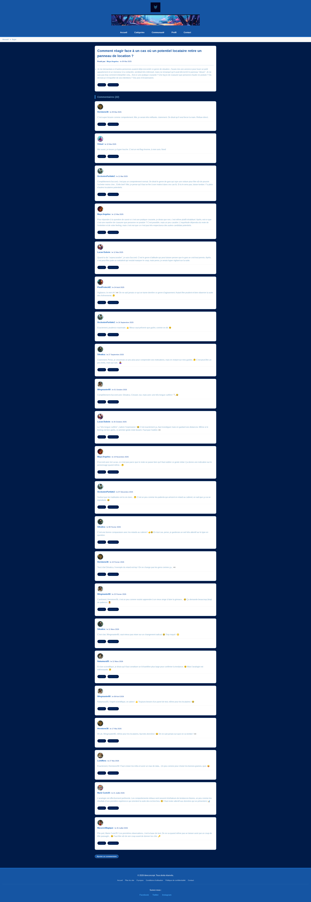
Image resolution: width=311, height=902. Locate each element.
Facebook (144, 895)
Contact (187, 32)
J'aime (101, 85)
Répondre (113, 85)
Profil (174, 32)
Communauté (158, 32)
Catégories (139, 32)
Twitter (155, 895)
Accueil (123, 32)
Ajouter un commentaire (107, 856)
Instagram (166, 895)
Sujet (14, 39)
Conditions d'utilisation (154, 880)
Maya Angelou (113, 61)
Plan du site (129, 880)
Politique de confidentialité (175, 880)
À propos (140, 880)
